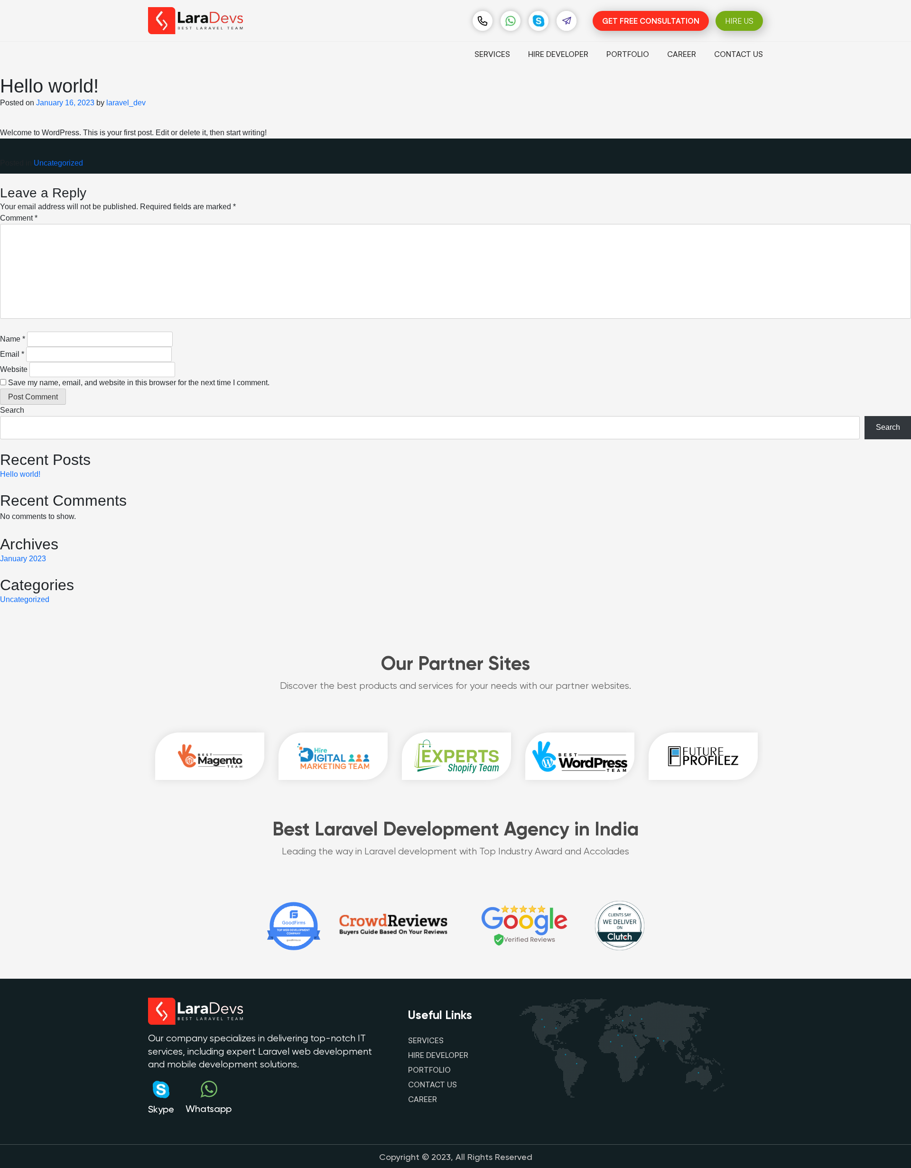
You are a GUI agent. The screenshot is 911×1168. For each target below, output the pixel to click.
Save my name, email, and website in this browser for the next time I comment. (139, 383)
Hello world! (20, 474)
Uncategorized (58, 163)
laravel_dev (126, 103)
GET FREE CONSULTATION (650, 21)
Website (14, 369)
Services (492, 54)
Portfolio (627, 54)
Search (12, 410)
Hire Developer (558, 54)
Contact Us (738, 54)
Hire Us (739, 21)
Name (12, 339)
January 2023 (23, 559)
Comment (18, 218)
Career (681, 54)
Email (12, 354)
